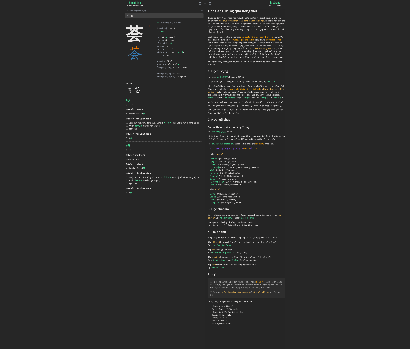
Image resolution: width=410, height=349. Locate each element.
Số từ (212, 170)
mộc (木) (212, 97)
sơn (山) (277, 97)
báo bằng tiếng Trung (221, 245)
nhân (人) (270, 81)
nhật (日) (264, 97)
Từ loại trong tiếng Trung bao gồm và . (235, 148)
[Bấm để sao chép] (158, 23)
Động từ (213, 161)
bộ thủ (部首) (222, 76)
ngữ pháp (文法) (219, 131)
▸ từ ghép (161, 31)
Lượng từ (214, 173)
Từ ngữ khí (214, 202)
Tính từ (213, 164)
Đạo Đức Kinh (218, 267)
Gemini (216, 259)
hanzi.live (135, 2)
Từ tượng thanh (217, 181)
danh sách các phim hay (223, 252)
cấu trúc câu (217, 143)
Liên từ (213, 196)
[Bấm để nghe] (178, 64)
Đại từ (212, 178)
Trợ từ (212, 199)
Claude (223, 259)
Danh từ (213, 158)
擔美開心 (275, 2)
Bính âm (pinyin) (226, 217)
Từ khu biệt (215, 167)
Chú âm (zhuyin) (246, 217)
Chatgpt (235, 259)
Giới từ (212, 193)
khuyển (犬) (230, 97)
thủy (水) (246, 97)
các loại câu (229, 143)
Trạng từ (213, 175)
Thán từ (213, 184)
